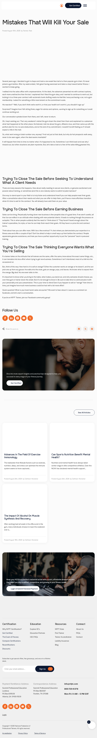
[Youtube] (24, 318)
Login (4, 714)
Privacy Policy (23, 733)
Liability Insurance (62, 640)
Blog (56, 644)
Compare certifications (11, 640)
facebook (6, 292)
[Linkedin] (11, 318)
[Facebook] (5, 318)
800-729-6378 (71, 688)
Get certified (7, 633)
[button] (79, 329)
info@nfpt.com (71, 683)
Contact (79, 637)
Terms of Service (40, 733)
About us (80, 629)
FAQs (78, 633)
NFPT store (59, 629)
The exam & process (10, 637)
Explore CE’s (35, 629)
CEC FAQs (34, 637)
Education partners (37, 633)
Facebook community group (39, 297)
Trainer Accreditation (63, 637)
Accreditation (7, 733)
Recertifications (8, 644)
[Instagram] (17, 318)
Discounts (6, 648)
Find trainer (59, 633)
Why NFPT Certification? (12, 629)
